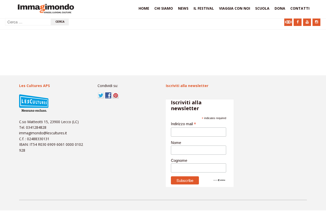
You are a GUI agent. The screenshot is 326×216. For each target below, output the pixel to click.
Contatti (299, 8)
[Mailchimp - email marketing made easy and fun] (219, 180)
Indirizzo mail (183, 124)
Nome (176, 142)
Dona (280, 8)
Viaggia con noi (234, 8)
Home (144, 8)
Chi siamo (163, 8)
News (183, 8)
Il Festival (204, 8)
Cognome (179, 160)
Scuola (262, 8)
